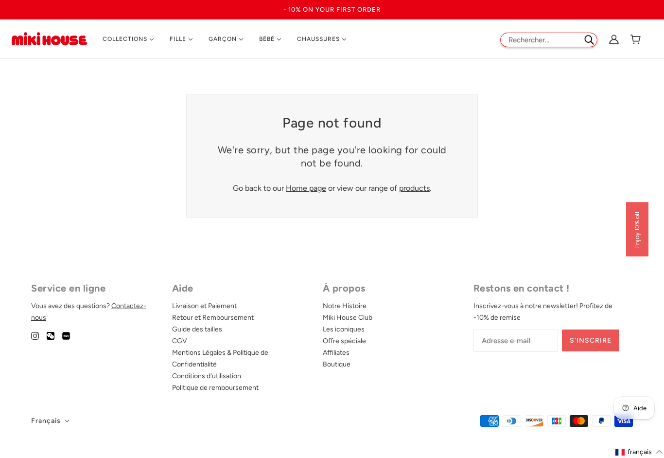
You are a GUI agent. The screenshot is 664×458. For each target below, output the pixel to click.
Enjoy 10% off (637, 229)
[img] (35, 335)
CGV (179, 341)
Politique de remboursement (215, 388)
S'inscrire (591, 340)
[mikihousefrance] (49, 38)
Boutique (336, 364)
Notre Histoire (345, 306)
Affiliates (336, 352)
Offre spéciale (344, 341)
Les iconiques (344, 329)
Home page (306, 188)
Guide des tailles (197, 329)
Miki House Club (347, 317)
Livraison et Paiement (204, 306)
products (414, 188)
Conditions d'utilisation (206, 376)
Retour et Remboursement (213, 317)
